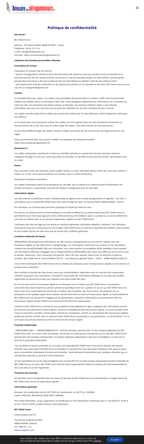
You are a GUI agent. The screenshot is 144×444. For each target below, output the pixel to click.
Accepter (115, 439)
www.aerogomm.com (24, 430)
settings (97, 441)
